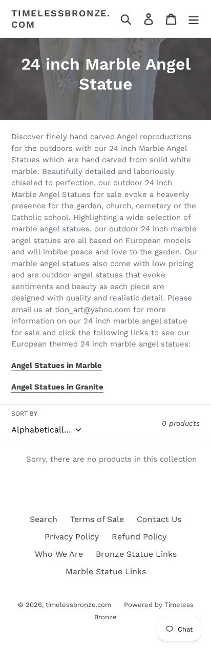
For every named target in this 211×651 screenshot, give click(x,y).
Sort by (24, 413)
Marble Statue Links (106, 571)
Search (43, 519)
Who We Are (59, 554)
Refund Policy (139, 536)
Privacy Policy (72, 536)
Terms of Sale (97, 519)
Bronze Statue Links (136, 554)
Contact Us (159, 519)
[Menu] (193, 18)
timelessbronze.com (61, 19)
